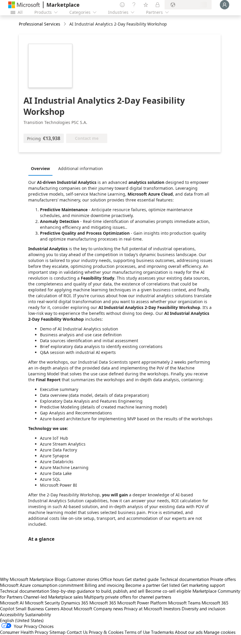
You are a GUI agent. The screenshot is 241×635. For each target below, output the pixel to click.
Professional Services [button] (39, 24)
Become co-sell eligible (168, 591)
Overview (40, 168)
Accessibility (12, 614)
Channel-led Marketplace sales (53, 597)
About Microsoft (76, 609)
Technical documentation (184, 579)
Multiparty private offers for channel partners (127, 597)
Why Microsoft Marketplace (26, 579)
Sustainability (38, 614)
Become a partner (142, 585)
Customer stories (83, 579)
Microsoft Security (42, 603)
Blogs (60, 579)
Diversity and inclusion (203, 609)
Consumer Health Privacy (24, 632)
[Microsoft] (24, 4)
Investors (171, 609)
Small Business (30, 609)
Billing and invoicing (104, 585)
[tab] (42, 168)
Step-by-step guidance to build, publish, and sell (97, 591)
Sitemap (57, 632)
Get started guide (142, 579)
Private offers (223, 579)
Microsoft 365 (102, 603)
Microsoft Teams (184, 603)
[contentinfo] (65, 24)
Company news (108, 609)
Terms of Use (137, 632)
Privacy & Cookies (106, 632)
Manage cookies (219, 632)
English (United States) (22, 620)
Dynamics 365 (74, 603)
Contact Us (77, 632)
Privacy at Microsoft (143, 609)
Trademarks (162, 632)
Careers (52, 609)
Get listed (170, 585)
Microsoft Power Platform (142, 603)
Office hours (112, 579)
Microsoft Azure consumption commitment (42, 585)
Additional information (80, 168)
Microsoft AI (12, 603)
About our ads (188, 632)
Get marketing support (203, 585)
